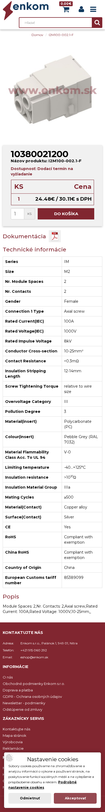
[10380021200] (52, 90)
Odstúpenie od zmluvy (22, 709)
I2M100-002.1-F (61, 35)
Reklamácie (13, 748)
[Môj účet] (81, 10)
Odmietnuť (30, 798)
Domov (37, 35)
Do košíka (66, 213)
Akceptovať (75, 798)
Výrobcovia (13, 742)
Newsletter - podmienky (24, 703)
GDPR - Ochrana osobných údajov (32, 696)
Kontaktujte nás (16, 729)
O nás (8, 677)
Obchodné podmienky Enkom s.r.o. (34, 683)
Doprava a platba (18, 690)
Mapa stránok (14, 735)
